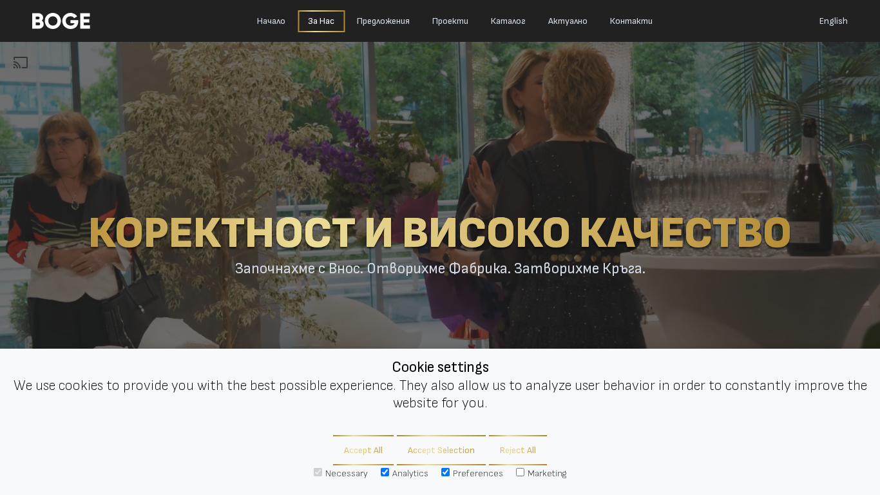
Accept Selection (441, 450)
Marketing (547, 473)
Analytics (410, 473)
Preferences (478, 473)
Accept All (363, 450)
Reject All (518, 450)
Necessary (346, 473)
